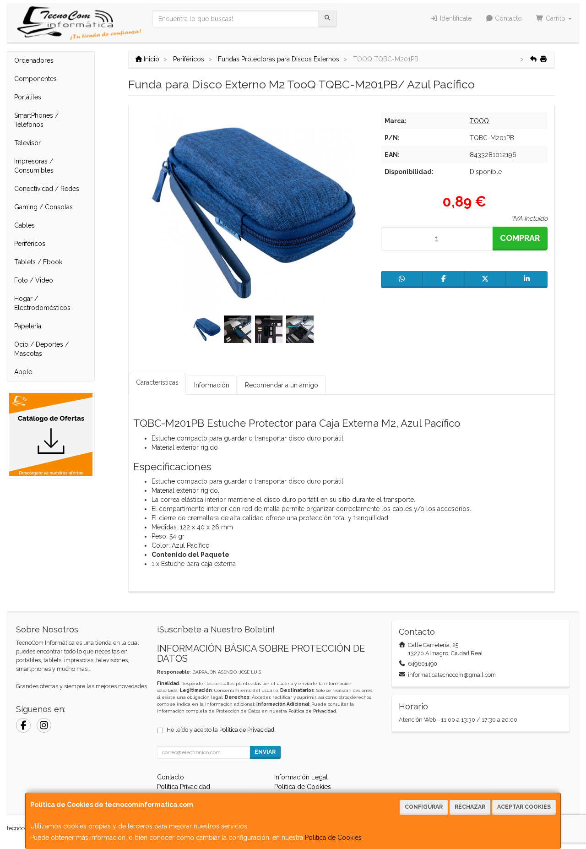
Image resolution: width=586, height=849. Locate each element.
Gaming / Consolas (43, 207)
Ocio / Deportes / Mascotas (41, 349)
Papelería (27, 326)
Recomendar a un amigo (281, 385)
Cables (24, 225)
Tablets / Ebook (38, 262)
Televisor (27, 143)
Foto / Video (33, 280)
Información (211, 385)
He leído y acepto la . (221, 729)
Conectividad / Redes (46, 188)
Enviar (265, 752)
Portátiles (27, 97)
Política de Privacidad (312, 710)
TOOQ (479, 121)
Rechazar (470, 807)
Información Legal (301, 777)
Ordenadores (34, 60)
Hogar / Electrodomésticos (42, 303)
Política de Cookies (333, 837)
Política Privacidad (183, 786)
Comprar (520, 238)
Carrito (555, 18)
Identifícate (455, 18)
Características (157, 382)
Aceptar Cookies (524, 807)
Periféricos (29, 243)
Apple (23, 372)
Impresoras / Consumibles (34, 166)
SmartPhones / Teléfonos (36, 120)
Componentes (35, 78)
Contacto (507, 18)
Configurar (424, 807)
